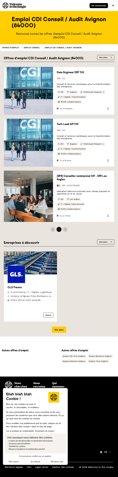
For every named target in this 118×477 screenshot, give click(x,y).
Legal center (41, 467)
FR (105, 452)
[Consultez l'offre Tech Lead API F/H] (28, 142)
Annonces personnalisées (19, 444)
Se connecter (98, 5)
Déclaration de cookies (44, 431)
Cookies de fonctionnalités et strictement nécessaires (31, 441)
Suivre (48, 315)
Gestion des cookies (63, 467)
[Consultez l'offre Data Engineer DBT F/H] (28, 91)
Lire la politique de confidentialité (20, 431)
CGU (29, 467)
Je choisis (35, 461)
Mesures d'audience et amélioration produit (27, 449)
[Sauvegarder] (108, 108)
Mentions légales (14, 467)
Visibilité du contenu (17, 446)
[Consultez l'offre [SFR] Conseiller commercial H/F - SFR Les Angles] (28, 196)
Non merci (14, 461)
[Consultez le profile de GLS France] (30, 273)
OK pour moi (57, 461)
